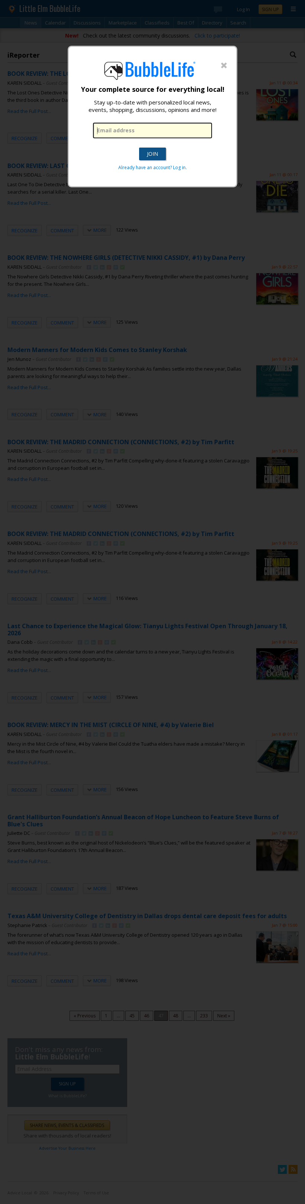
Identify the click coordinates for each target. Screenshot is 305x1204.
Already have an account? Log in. (152, 167)
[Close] (224, 65)
